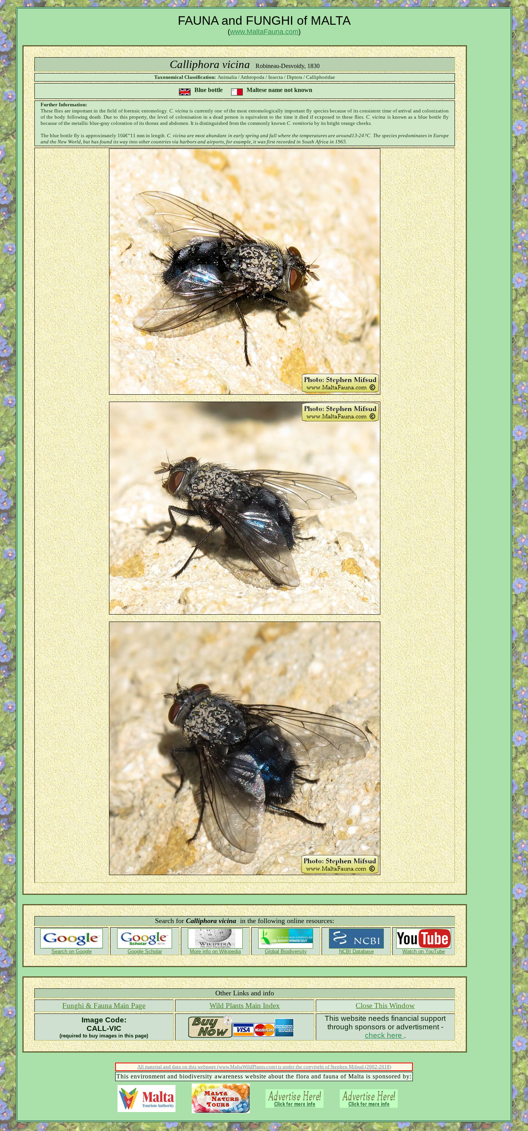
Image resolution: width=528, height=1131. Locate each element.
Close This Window (385, 1006)
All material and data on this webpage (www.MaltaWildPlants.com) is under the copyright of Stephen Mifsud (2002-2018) (264, 1067)
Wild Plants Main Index (244, 1006)
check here (384, 1035)
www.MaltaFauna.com (264, 32)
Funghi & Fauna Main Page (103, 1006)
